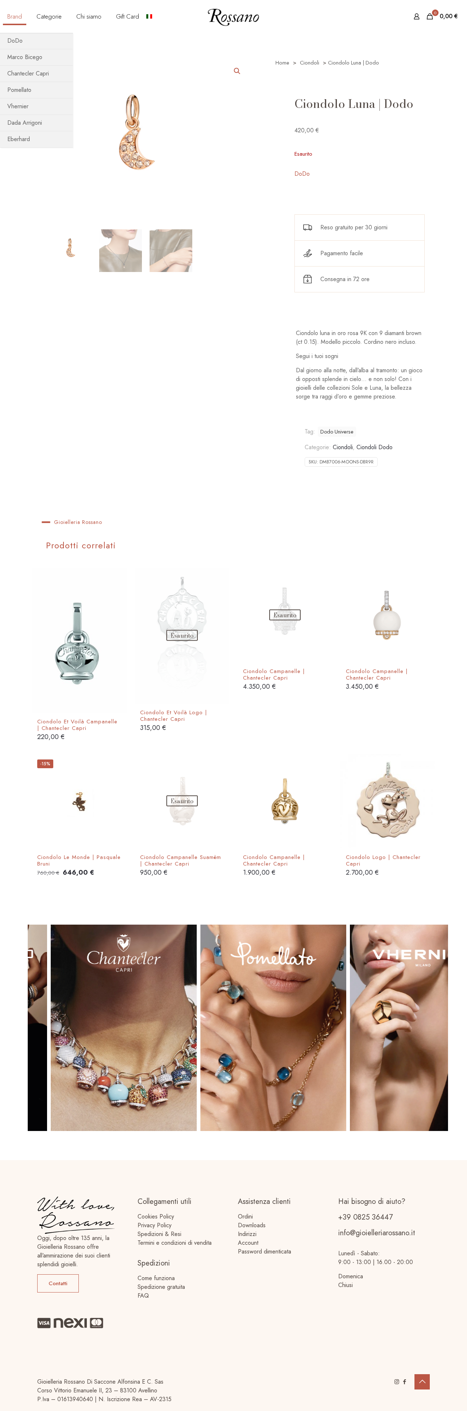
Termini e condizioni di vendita (175, 1243)
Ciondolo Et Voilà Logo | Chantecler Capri (173, 715)
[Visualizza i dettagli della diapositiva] (218, 1028)
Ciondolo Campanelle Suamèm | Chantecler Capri (180, 860)
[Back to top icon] (422, 1381)
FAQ (143, 1295)
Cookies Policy (156, 1216)
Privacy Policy (154, 1225)
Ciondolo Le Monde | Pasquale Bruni (79, 860)
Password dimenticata (264, 1251)
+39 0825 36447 (365, 1217)
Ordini (245, 1216)
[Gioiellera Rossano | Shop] (233, 16)
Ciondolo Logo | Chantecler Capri (383, 860)
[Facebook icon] (404, 1382)
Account (248, 1243)
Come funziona (156, 1278)
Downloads (252, 1225)
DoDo (302, 174)
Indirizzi (247, 1234)
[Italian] (149, 16)
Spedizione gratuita (161, 1287)
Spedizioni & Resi (159, 1234)
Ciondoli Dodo (374, 447)
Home (282, 63)
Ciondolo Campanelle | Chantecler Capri (274, 674)
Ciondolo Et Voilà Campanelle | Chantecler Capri (77, 725)
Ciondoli (309, 63)
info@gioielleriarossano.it (376, 1233)
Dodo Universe (337, 431)
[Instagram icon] (397, 1382)
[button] (237, 71)
